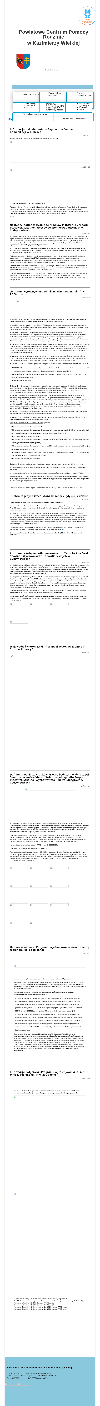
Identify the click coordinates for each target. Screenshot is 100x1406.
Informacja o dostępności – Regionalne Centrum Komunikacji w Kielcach (42, 131)
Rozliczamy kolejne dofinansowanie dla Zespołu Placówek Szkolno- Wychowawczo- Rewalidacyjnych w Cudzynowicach (49, 556)
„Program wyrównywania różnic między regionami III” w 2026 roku (47, 293)
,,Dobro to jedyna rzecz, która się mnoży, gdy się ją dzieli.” (49, 496)
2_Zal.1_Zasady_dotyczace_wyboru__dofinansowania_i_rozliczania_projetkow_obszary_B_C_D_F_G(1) (49, 1301)
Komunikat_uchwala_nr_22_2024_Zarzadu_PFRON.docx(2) (34, 1305)
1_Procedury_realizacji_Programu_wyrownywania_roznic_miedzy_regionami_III (40, 1299)
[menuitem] (26, 97)
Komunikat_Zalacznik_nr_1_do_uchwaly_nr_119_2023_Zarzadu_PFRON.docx (40, 1307)
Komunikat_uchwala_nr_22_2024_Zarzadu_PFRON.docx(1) (34, 1303)
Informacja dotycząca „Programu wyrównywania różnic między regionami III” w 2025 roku (47, 1073)
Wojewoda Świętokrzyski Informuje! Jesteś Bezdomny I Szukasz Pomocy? (47, 648)
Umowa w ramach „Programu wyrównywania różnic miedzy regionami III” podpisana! (49, 948)
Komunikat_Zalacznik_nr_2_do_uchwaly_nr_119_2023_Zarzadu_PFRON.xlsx (40, 1309)
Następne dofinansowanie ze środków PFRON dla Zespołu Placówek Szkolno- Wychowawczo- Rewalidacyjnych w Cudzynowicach (49, 227)
